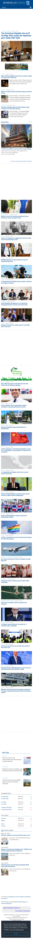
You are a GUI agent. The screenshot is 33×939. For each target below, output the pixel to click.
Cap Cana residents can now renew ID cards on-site (15, 835)
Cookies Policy (26, 911)
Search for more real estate (17, 161)
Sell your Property (28, 161)
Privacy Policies (18, 911)
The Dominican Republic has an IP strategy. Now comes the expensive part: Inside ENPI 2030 (16, 35)
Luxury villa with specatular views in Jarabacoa (13, 148)
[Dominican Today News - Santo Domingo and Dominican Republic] (16, 3)
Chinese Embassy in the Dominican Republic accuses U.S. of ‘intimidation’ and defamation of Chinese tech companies (16, 450)
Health (3, 89)
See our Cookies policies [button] (17, 929)
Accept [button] (16, 933)
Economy (4, 105)
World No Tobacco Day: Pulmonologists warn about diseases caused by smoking (11, 759)
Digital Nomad (5, 31)
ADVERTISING (10, 908)
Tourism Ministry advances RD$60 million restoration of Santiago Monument (11, 781)
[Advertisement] (15, 16)
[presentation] (29, 121)
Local (3, 74)
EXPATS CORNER (8, 830)
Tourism (3, 301)
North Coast (5, 214)
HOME (4, 908)
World (3, 470)
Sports (3, 513)
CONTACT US (17, 908)
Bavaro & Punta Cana (7, 557)
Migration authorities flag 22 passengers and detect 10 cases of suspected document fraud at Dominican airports (16, 691)
